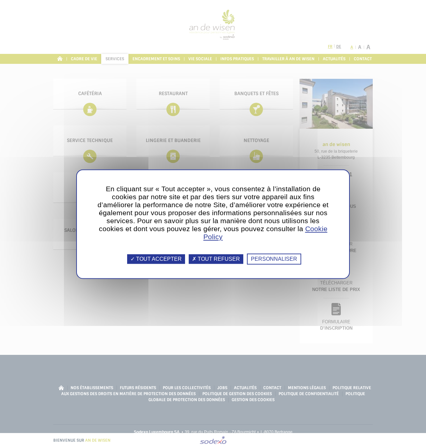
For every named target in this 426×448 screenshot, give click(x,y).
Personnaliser (274, 259)
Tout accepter (158, 259)
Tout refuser (218, 259)
